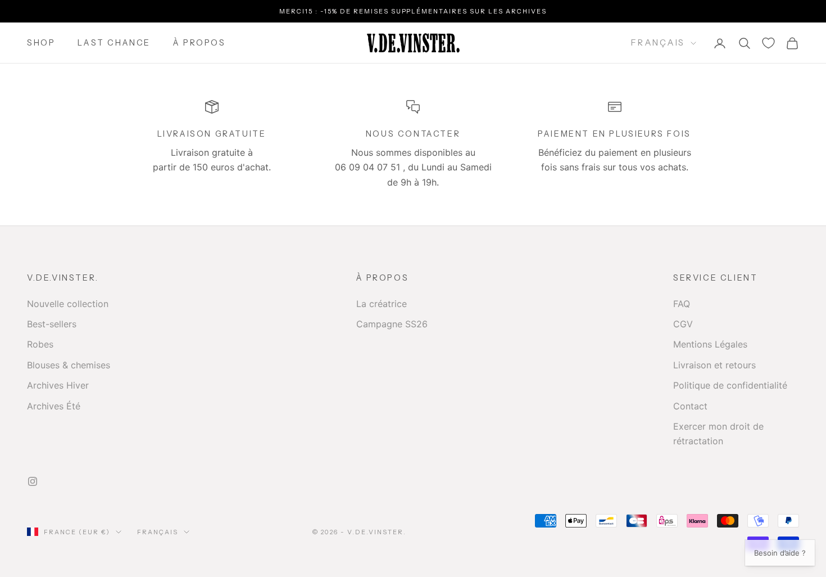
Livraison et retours (714, 365)
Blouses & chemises (68, 365)
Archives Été (53, 406)
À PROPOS (199, 43)
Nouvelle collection (67, 303)
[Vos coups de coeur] (768, 43)
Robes (40, 344)
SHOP (41, 43)
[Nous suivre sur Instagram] (32, 481)
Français (658, 42)
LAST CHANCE (114, 43)
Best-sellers (51, 324)
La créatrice (381, 303)
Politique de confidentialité (730, 385)
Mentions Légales (710, 344)
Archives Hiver (58, 385)
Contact (690, 406)
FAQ (681, 303)
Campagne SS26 (392, 324)
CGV (683, 324)
